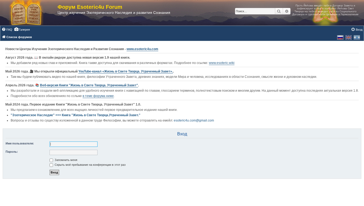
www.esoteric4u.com (142, 49)
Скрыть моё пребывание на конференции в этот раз (90, 164)
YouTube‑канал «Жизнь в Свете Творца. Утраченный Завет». (125, 71)
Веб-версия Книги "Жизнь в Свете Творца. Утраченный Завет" (89, 85)
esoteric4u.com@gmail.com (194, 120)
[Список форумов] (31, 13)
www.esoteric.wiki (221, 63)
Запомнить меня (65, 159)
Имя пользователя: (20, 143)
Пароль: (12, 151)
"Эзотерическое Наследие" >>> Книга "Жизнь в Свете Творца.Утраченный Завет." (75, 115)
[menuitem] (7, 29)
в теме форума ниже (98, 96)
